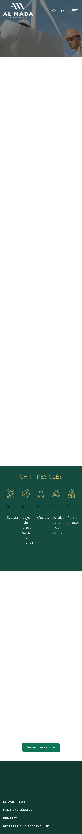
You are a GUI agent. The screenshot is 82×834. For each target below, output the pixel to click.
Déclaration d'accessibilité (26, 826)
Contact (10, 818)
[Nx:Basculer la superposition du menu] (75, 10)
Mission (42, 51)
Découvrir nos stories (41, 747)
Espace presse (14, 801)
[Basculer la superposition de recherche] (54, 11)
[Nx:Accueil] (18, 10)
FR (62, 10)
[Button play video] (60, 89)
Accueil (8, 51)
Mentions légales (17, 809)
